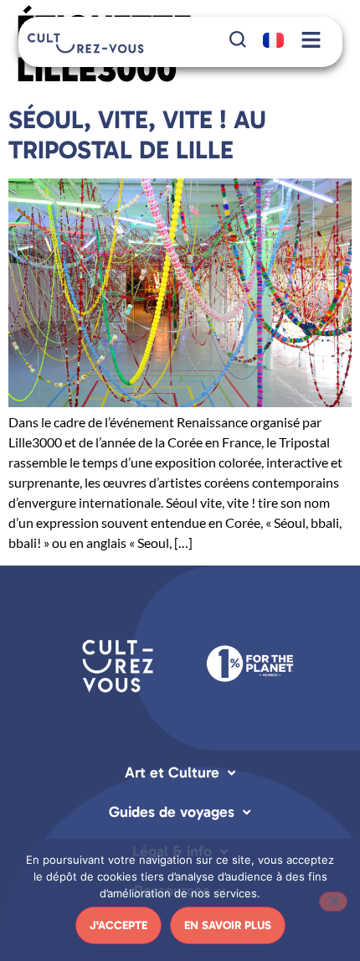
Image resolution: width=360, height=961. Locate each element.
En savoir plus (227, 925)
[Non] (333, 901)
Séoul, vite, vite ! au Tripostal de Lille (137, 135)
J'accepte (118, 925)
